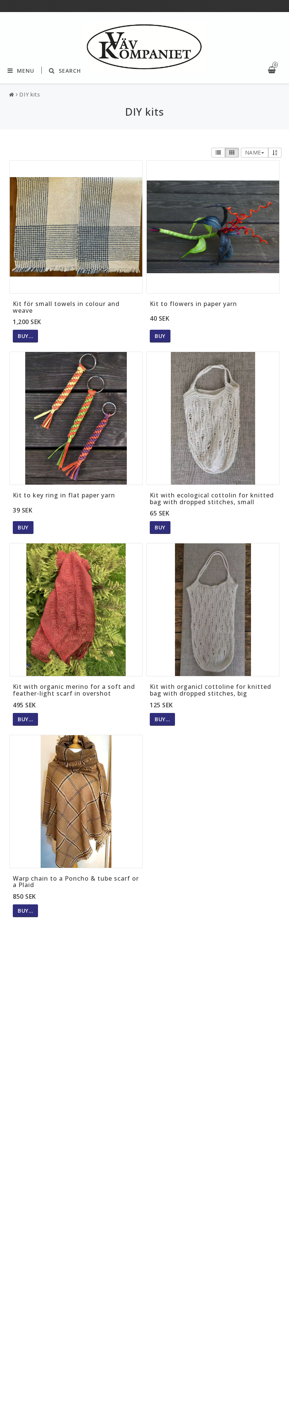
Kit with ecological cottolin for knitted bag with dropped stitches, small (212, 498)
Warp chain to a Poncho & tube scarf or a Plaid (76, 881)
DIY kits (29, 94)
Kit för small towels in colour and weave (66, 307)
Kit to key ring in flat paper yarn (64, 495)
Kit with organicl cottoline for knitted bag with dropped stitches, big (210, 689)
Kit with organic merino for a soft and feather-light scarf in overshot (74, 689)
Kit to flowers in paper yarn (193, 304)
